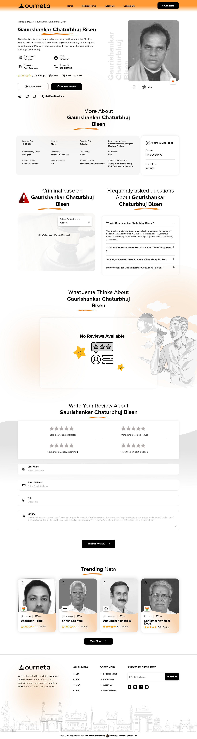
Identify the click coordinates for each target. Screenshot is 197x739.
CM (77, 674)
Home (70, 6)
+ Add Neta (168, 5)
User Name (33, 467)
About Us (110, 6)
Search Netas (109, 690)
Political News (89, 6)
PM (77, 690)
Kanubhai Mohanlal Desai (157, 622)
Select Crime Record (70, 219)
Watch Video (35, 86)
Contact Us (129, 6)
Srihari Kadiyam (72, 620)
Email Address (35, 482)
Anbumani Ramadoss (117, 620)
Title (30, 498)
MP (77, 679)
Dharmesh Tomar (32, 620)
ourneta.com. (79, 736)
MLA (78, 685)
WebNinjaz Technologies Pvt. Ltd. (123, 736)
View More (95, 641)
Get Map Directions (54, 96)
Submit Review (68, 86)
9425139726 (66, 68)
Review (31, 514)
